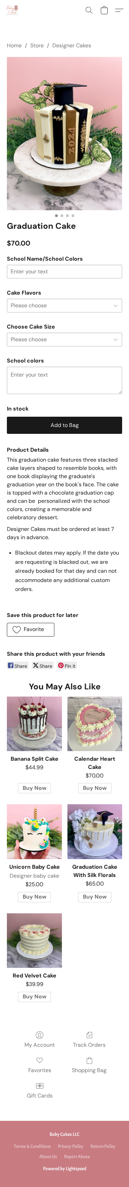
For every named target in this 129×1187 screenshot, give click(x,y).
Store (37, 45)
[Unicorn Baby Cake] (34, 831)
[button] (12, 10)
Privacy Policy (71, 1146)
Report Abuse (77, 1157)
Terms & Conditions (32, 1146)
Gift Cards (40, 1095)
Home (14, 45)
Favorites (39, 1070)
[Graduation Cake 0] (64, 133)
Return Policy (103, 1146)
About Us (48, 1157)
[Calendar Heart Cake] (94, 724)
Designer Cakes (71, 45)
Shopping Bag (89, 1070)
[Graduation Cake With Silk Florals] (94, 831)
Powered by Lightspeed (64, 1169)
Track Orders (89, 1044)
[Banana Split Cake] (34, 724)
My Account (39, 1044)
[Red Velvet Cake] (34, 940)
